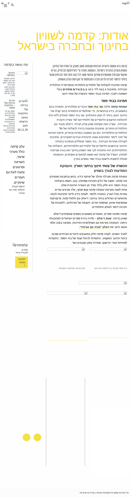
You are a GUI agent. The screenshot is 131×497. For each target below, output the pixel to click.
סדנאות (19, 406)
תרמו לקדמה (16, 368)
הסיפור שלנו (16, 398)
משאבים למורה (33, 383)
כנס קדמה (35, 376)
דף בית (37, 368)
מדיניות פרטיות (87, 492)
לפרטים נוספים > (21, 262)
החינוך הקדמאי (14, 391)
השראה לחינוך (15, 383)
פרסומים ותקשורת (18, 415)
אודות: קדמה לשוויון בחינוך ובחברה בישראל (32, 409)
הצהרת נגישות (33, 425)
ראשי (125, 28)
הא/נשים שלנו (33, 398)
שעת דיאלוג (16, 376)
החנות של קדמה (32, 391)
